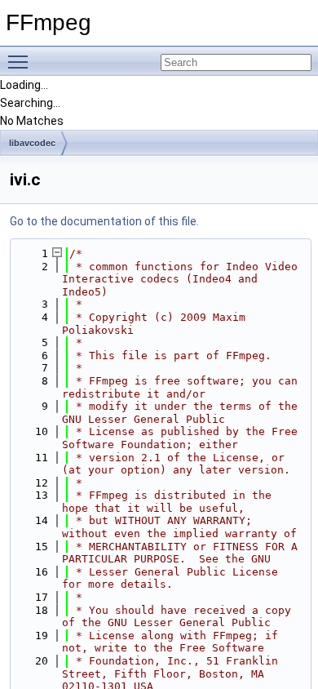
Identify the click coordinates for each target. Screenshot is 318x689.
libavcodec (32, 143)
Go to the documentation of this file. (104, 221)
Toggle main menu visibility (21, 61)
